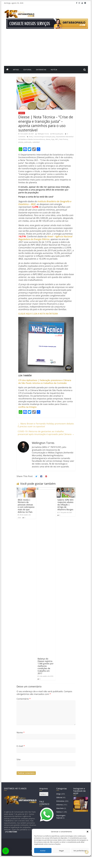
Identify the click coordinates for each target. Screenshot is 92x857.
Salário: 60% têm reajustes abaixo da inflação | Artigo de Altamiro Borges (65, 504)
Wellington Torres (43, 134)
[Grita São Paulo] (7, 69)
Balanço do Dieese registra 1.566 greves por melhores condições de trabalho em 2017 (46, 666)
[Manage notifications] (87, 852)
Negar (61, 850)
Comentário (24, 698)
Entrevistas (41, 70)
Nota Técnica (63, 139)
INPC (56, 139)
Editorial (27, 70)
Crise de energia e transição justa (44, 137)
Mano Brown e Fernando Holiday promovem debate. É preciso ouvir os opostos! (46, 425)
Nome (20, 732)
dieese (48, 139)
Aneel (30, 137)
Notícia (54, 70)
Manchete (60, 808)
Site (19, 759)
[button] (87, 832)
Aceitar (43, 850)
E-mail (21, 746)
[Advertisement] (46, 49)
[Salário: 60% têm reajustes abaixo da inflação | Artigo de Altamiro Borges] (66, 488)
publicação (27, 142)
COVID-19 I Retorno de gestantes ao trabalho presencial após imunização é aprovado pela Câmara (46, 433)
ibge (52, 139)
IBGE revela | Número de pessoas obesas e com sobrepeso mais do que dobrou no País (26, 505)
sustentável (36, 142)
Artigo (16, 70)
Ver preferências (79, 850)
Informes (59, 805)
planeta (20, 142)
